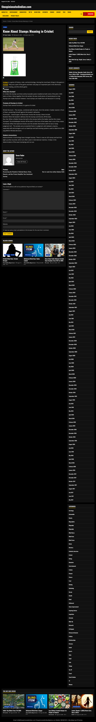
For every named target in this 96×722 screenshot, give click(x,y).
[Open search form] (81, 14)
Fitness (70, 577)
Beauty (70, 518)
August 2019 (72, 400)
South (70, 647)
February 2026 (72, 111)
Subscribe (90, 14)
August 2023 (72, 222)
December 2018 (72, 429)
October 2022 (72, 259)
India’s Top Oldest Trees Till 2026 (77, 43)
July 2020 (71, 359)
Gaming (70, 585)
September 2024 (73, 174)
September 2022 (73, 263)
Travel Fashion (72, 677)
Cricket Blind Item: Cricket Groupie (10, 260)
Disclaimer (6, 16)
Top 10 (30, 12)
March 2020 (72, 374)
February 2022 (72, 289)
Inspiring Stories (73, 610)
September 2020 (73, 352)
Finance (52, 12)
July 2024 (71, 181)
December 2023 (73, 207)
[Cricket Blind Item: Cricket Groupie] (12, 250)
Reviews (71, 644)
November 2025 (73, 122)
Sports (70, 651)
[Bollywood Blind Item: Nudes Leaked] (33, 250)
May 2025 (71, 144)
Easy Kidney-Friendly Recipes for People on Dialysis (58, 711)
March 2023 (72, 241)
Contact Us (4, 12)
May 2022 (71, 278)
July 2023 (71, 226)
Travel (69, 12)
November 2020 (73, 344)
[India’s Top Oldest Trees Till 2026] (13, 701)
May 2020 (71, 367)
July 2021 (71, 315)
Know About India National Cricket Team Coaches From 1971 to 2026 (54, 260)
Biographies (23, 12)
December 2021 (72, 296)
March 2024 (72, 196)
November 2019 (72, 389)
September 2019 (73, 396)
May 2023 (71, 233)
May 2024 (71, 189)
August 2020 (72, 355)
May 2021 (71, 322)
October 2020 (72, 348)
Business (71, 547)
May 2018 (71, 455)
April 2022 (71, 281)
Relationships (72, 640)
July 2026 (71, 93)
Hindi (70, 599)
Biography (71, 525)
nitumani (52, 714)
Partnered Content (73, 633)
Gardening (71, 588)
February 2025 (72, 156)
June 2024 (71, 185)
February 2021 (72, 333)
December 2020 (73, 341)
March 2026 (72, 107)
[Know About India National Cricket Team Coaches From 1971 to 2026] (54, 250)
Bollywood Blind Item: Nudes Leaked (32, 260)
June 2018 (71, 452)
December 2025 (73, 119)
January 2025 (72, 159)
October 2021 (72, 304)
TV (69, 681)
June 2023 (71, 230)
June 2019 (71, 407)
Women (70, 684)
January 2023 (72, 248)
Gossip (70, 592)
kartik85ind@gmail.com (9, 262)
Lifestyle (71, 618)
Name (5, 212)
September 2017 (73, 485)
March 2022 (72, 285)
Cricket (58, 12)
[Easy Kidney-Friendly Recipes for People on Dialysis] (59, 701)
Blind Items (37, 12)
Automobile (71, 514)
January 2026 (72, 115)
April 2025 (71, 148)
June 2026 (71, 96)
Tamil (70, 659)
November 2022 (73, 256)
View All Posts (21, 162)
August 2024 (72, 178)
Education (71, 562)
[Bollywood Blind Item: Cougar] (36, 701)
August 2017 (72, 489)
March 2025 (72, 152)
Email (5, 218)
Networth (45, 12)
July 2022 (71, 270)
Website (5, 224)
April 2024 (71, 193)
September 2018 (73, 441)
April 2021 (71, 326)
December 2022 (73, 252)
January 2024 (72, 204)
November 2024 (73, 167)
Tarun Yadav (7, 35)
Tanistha (6, 712)
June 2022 (71, 274)
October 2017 (72, 481)
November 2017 (72, 478)
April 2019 (71, 415)
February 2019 (72, 422)
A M (73, 714)
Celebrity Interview (73, 551)
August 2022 (72, 267)
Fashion (71, 570)
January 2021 (72, 337)
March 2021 (71, 329)
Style (70, 655)
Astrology (71, 511)
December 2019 (72, 385)
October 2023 (72, 215)
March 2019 (71, 418)
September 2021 (73, 307)
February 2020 (72, 378)
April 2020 (71, 370)
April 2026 (71, 104)
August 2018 (72, 444)
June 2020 (71, 363)
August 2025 (72, 133)
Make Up (71, 622)
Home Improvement (74, 607)
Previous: (17, 173)
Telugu (70, 666)
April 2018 (71, 459)
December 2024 (73, 163)
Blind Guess (72, 533)
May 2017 (71, 500)
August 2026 (72, 89)
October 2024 (72, 170)
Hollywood (71, 603)
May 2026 (71, 100)
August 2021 (72, 311)
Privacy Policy (15, 16)
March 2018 (71, 463)
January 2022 (72, 292)
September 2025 (73, 130)
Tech (64, 12)
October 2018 (72, 437)
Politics (71, 636)
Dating (70, 559)
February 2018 (72, 466)
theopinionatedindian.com (16, 7)
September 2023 (73, 218)
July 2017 (71, 492)
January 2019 (72, 426)
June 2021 (71, 318)
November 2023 (73, 211)
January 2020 (72, 381)
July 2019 (71, 404)
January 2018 (72, 470)
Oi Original (71, 629)
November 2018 (72, 433)
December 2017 (72, 474)
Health (70, 596)
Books (70, 544)
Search (71, 27)
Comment (6, 189)
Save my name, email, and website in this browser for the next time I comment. (27, 230)
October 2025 (72, 126)
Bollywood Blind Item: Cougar (76, 46)
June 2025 (71, 141)
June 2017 (71, 496)
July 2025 (71, 137)
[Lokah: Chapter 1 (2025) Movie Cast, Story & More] (82, 701)
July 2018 (71, 448)
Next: (53, 171)
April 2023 (71, 237)
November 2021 (72, 300)
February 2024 (72, 200)
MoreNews (71, 720)
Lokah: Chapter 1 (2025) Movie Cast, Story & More (82, 711)
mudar (47, 262)
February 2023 (72, 244)
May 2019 (71, 411)
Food (70, 581)
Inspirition (71, 614)
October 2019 (72, 392)
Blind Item (71, 536)
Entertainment (13, 12)
